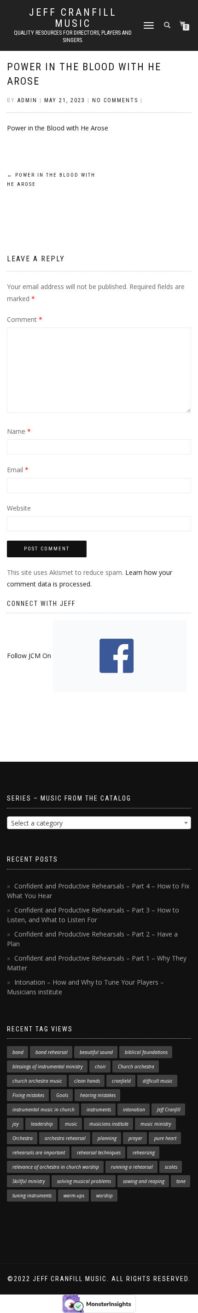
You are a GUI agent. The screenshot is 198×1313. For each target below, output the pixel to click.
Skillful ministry (28, 1181)
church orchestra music (37, 1081)
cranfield (121, 1081)
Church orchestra (136, 1066)
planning (107, 1138)
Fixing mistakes (28, 1095)
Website (19, 508)
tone (181, 1181)
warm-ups (74, 1195)
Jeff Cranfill (169, 1109)
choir (100, 1066)
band (17, 1052)
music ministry (155, 1124)
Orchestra (22, 1138)
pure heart (165, 1138)
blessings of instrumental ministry (47, 1066)
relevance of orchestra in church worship (55, 1167)
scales (171, 1167)
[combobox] (99, 822)
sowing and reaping (143, 1181)
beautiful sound (96, 1052)
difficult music (158, 1081)
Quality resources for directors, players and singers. (73, 36)
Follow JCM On (30, 655)
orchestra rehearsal (65, 1138)
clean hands (87, 1081)
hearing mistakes (98, 1095)
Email (18, 469)
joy (15, 1124)
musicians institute (108, 1124)
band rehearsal (51, 1052)
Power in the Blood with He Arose (57, 127)
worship (104, 1195)
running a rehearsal (132, 1167)
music (71, 1124)
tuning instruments (32, 1195)
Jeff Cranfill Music (73, 18)
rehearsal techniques (99, 1152)
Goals (62, 1095)
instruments (99, 1109)
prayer (135, 1138)
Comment (24, 319)
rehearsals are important (38, 1152)
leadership (42, 1124)
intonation (134, 1109)
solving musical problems (84, 1181)
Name (19, 431)
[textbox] (99, 823)
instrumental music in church (43, 1109)
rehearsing (144, 1152)
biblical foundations (146, 1052)
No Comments (115, 100)
